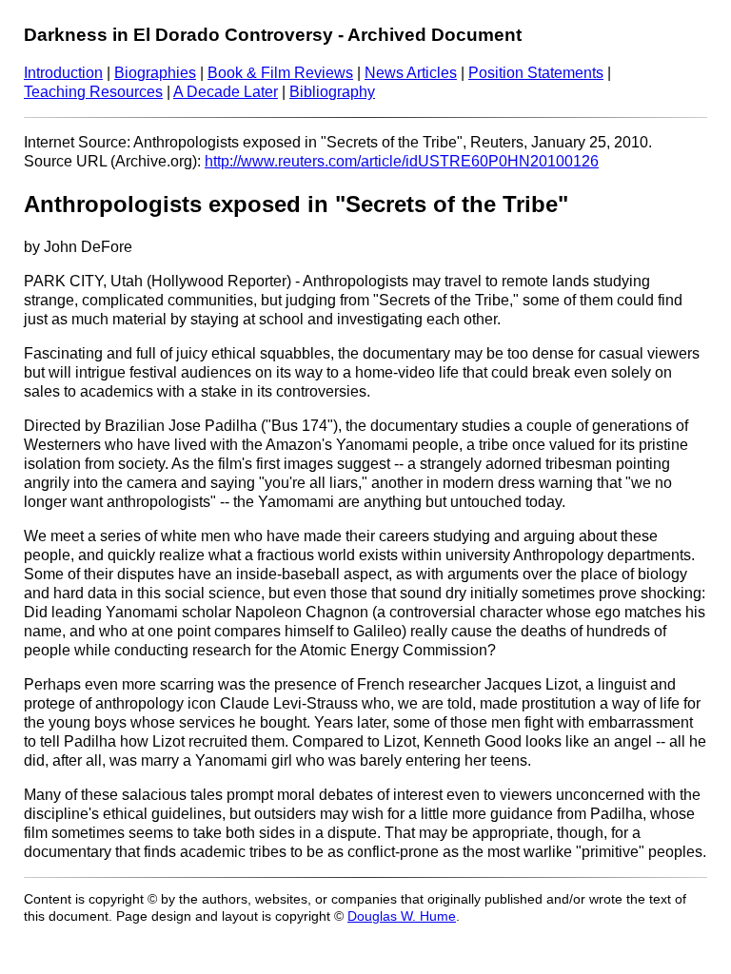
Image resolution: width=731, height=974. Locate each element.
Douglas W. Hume (401, 916)
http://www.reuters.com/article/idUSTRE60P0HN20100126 (402, 161)
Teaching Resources (93, 92)
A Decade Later (225, 92)
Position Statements (535, 73)
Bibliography (332, 92)
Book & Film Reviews (280, 73)
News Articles (411, 73)
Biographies (155, 73)
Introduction (63, 73)
